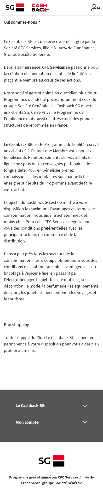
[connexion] (95, 7)
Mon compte (27, 422)
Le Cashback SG (30, 405)
